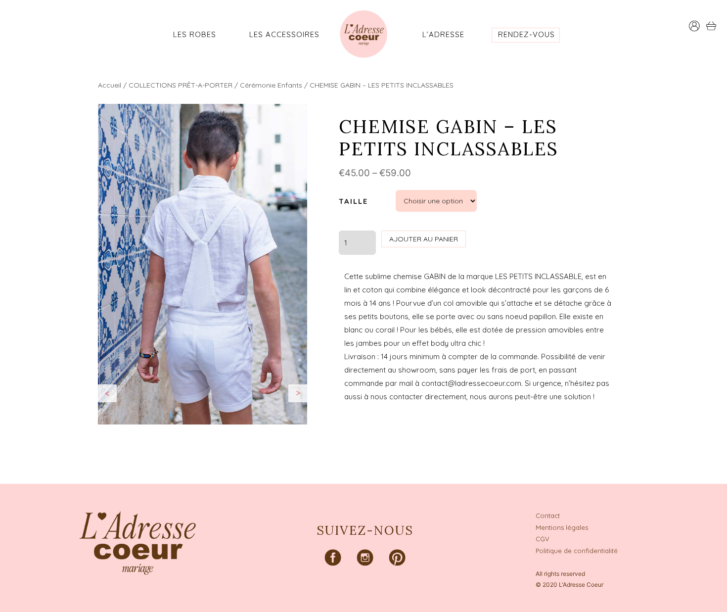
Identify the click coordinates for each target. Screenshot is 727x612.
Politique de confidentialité (577, 551)
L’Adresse (443, 34)
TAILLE (353, 201)
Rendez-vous (526, 34)
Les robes (194, 34)
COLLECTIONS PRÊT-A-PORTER (180, 85)
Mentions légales (562, 527)
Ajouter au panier (423, 239)
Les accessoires (284, 34)
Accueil (109, 85)
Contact (548, 515)
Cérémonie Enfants (271, 85)
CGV (542, 539)
